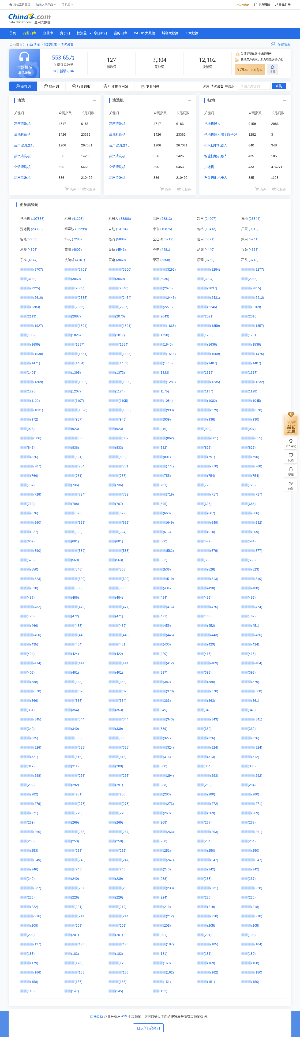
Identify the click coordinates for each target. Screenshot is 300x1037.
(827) (252, 447)
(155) (123, 982)
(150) (255, 982)
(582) (170, 550)
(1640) (168, 344)
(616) (167, 532)
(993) (170, 410)
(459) (167, 625)
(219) (123, 907)
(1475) (259, 354)
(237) (252, 878)
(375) (126, 691)
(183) (31, 953)
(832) (163, 447)
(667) (211, 513)
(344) (82, 719)
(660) (37, 522)
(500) (123, 588)
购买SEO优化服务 (83, 189)
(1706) (209, 335)
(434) (78, 644)
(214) (82, 916)
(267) (208, 822)
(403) (31, 672)
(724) (82, 494)
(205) (123, 925)
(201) (75, 935)
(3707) (38, 269)
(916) (163, 429)
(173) (78, 963)
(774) (170, 466)
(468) (208, 616)
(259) (75, 841)
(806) (123, 457)
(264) (126, 832)
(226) (31, 897)
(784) (82, 466)
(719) (170, 494)
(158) (34, 982)
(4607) (77, 249)
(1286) (171, 382)
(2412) (259, 297)
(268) (163, 822)
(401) (75, 672)
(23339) (37, 229)
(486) (75, 597)
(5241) (254, 239)
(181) (163, 953)
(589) (82, 550)
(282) (34, 794)
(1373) (120, 372)
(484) (119, 597)
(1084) (168, 401)
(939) (167, 419)
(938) (211, 419)
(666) (255, 513)
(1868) (171, 326)
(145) (119, 991)
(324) (170, 747)
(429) (211, 644)
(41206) (78, 218)
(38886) (125, 218)
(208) (78, 925)
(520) (82, 579)
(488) (255, 588)
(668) (167, 513)
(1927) (38, 326)
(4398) (254, 249)
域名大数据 (170, 33)
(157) (78, 982)
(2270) (168, 307)
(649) (170, 522)
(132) (163, 991)
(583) (126, 550)
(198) (252, 935)
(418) (208, 654)
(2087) (76, 316)
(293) (214, 775)
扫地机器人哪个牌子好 (220, 134)
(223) (208, 897)
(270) (78, 813)
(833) (119, 447)
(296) (82, 775)
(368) (258, 691)
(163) (82, 972)
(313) (211, 757)
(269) (167, 813)
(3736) (209, 260)
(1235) (215, 382)
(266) (37, 832)
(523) (255, 569)
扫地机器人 (212, 124)
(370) (214, 691)
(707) (119, 504)
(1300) (126, 382)
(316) (78, 757)
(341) (258, 719)
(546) (78, 569)
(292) (258, 775)
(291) (119, 785)
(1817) (120, 335)
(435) (34, 644)
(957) (78, 419)
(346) (252, 710)
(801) (167, 457)
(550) (208, 560)
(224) (163, 897)
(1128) (252, 391)
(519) (170, 579)
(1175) (164, 391)
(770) (214, 466)
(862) (126, 438)
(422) (119, 654)
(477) (126, 607)
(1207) (76, 391)
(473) (31, 616)
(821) (78, 457)
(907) (252, 429)
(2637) (212, 288)
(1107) (79, 401)
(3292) (171, 269)
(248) (82, 860)
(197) (37, 944)
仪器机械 (50, 44)
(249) (37, 860)
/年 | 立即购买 (249, 69)
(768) (258, 466)
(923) (75, 429)
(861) (214, 438)
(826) (34, 457)
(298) (37, 775)
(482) (37, 607)
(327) (167, 738)
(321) (34, 757)
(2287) (123, 307)
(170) (123, 963)
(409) (214, 663)
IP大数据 (191, 33)
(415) (252, 654)
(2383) (35, 307)
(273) (170, 804)
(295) (126, 775)
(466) (34, 625)
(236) (126, 888)
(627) (34, 532)
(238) (163, 878)
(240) (31, 878)
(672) (123, 513)
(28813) (166, 218)
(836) (75, 447)
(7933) (33, 239)
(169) (167, 963)
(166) (37, 972)
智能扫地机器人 (215, 156)
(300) (252, 766)
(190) (126, 944)
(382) (167, 682)
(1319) (209, 372)
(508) (78, 588)
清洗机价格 (22, 134)
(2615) (256, 288)
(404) (258, 663)
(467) (252, 616)
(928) (31, 429)
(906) (37, 438)
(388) (34, 682)
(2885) (79, 288)
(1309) (38, 382)
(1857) (259, 326)
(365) (78, 700)
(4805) (33, 249)
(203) (31, 935)
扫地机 (209, 167)
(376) (82, 691)
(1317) (253, 372)
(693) (208, 504)
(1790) (164, 335)
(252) (123, 850)
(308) (119, 766)
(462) (123, 625)
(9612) (254, 229)
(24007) (210, 218)
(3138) (32, 279)
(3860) (121, 260)
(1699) (35, 344)
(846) (31, 447)
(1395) (76, 372)
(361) (255, 700)
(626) (78, 532)
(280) (123, 794)
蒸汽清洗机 (22, 156)
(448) (82, 635)
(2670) (168, 288)
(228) (258, 888)
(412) (170, 663)
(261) (258, 832)
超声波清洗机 (24, 145)
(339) (119, 729)
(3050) (76, 279)
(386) (123, 682)
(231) (214, 888)
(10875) (166, 229)
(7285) (77, 239)
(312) (255, 757)
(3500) (126, 269)
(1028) (82, 410)
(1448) (168, 363)
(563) (119, 560)
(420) (163, 654)
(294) (170, 775)
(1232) (259, 382)
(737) (31, 485)
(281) (78, 794)
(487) (31, 597)
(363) (167, 700)
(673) (78, 513)
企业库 (48, 33)
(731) (163, 485)
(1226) (32, 391)
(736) (75, 485)
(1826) (76, 335)
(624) (123, 532)
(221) (78, 907)
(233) (170, 888)
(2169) (256, 307)
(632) (258, 522)
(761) (78, 475)
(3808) (165, 260)
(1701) (253, 335)
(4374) (33, 260)
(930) (255, 419)
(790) (255, 457)
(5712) (168, 239)
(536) (123, 569)
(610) (211, 532)
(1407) (212, 363)
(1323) (164, 372)
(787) (37, 466)
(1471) (35, 363)
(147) (75, 991)
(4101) (80, 260)
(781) (126, 466)
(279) (37, 804)
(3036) (164, 279)
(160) (258, 972)
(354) (75, 710)
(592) (208, 541)
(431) (123, 644)
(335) (34, 738)
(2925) (35, 288)
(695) (163, 504)
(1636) (212, 344)
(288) (163, 785)
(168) (255, 963)
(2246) (212, 307)
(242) (211, 869)
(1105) (123, 401)
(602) (31, 541)
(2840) (123, 288)
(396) (208, 672)
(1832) (32, 335)
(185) (214, 944)
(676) (34, 513)
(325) (82, 747)
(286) (208, 785)
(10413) (210, 229)
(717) (214, 494)
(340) (31, 729)
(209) (34, 925)
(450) (37, 635)
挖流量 (82, 33)
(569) (75, 560)
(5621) (209, 239)
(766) (34, 475)
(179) (34, 963)
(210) (214, 916)
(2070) (120, 316)
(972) (34, 419)
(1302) (82, 382)
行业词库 (29, 33)
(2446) (171, 297)
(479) (82, 607)
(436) (258, 635)
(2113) (31, 316)
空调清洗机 (22, 167)
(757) (123, 475)
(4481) (165, 249)
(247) (126, 860)
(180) (252, 953)
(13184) (122, 229)
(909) (208, 429)
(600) (163, 541)
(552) (163, 560)
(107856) (38, 218)
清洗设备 (67, 44)
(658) (82, 522)
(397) (163, 672)
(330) (123, 738)
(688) (252, 504)
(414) (37, 663)
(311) (75, 766)
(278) (82, 804)
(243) (78, 869)
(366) (34, 700)
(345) (37, 719)
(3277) (259, 269)
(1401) (32, 372)
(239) (119, 878)
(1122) (35, 401)
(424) (255, 644)
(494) (167, 588)
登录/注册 (285, 5)
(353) (119, 710)
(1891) (82, 326)
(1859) (215, 326)
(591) (252, 541)
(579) (214, 550)
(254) (208, 841)
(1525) (126, 354)
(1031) (38, 410)
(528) (211, 569)
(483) (208, 597)
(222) (34, 907)
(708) (75, 504)
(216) (37, 916)
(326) (211, 738)
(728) (208, 485)
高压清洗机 (22, 124)
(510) (258, 579)
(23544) (254, 218)
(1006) (126, 410)
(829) (208, 447)
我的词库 (120, 33)
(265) (82, 832)
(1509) (215, 354)
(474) (258, 607)
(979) (214, 410)
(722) (126, 494)
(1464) (79, 363)
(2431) (215, 297)
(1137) (208, 391)
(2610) (38, 297)
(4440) (209, 249)
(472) (75, 616)
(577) (258, 550)
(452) (211, 625)
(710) (31, 504)
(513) (214, 579)
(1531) (82, 354)
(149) (31, 991)
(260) (31, 841)
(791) (211, 457)
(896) (82, 438)
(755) (167, 475)
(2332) (79, 307)
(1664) (123, 344)
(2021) (209, 316)
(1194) (120, 391)
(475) (214, 607)
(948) (123, 419)
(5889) (121, 239)
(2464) (126, 297)
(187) (170, 944)
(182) (119, 953)
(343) (170, 719)
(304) (208, 766)
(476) (170, 607)
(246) (34, 869)
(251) (167, 850)
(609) (255, 532)
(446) (126, 635)
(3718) (254, 260)
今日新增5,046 (63, 71)
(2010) (253, 316)
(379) (255, 682)
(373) (170, 691)
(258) (119, 841)
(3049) (120, 279)
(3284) (215, 269)
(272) (214, 804)
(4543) (121, 249)
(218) (255, 907)
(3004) (209, 279)
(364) (123, 700)
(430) (167, 644)
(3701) (82, 269)
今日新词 (100, 33)
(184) (258, 944)
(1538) (256, 344)
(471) (119, 616)
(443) (214, 635)
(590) (37, 550)
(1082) (212, 401)
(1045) (256, 401)
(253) (34, 850)
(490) (211, 588)
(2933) (253, 279)
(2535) (82, 297)
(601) (75, 541)
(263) (170, 832)
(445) (170, 635)
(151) (167, 982)
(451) (255, 625)
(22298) (81, 229)
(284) (252, 785)
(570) (31, 560)
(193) (82, 944)
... (94, 99)
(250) (211, 850)
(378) (37, 691)
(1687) (79, 344)
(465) (78, 625)
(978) (258, 410)
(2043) (164, 316)
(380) (211, 682)
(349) (163, 710)
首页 (12, 33)
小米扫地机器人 (215, 145)
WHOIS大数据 (144, 33)
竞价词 (65, 33)
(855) (258, 438)
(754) (211, 475)
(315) (167, 757)
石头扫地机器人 (215, 177)
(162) (170, 972)
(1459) (123, 363)
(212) (170, 916)
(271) (258, 804)
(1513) (171, 354)
